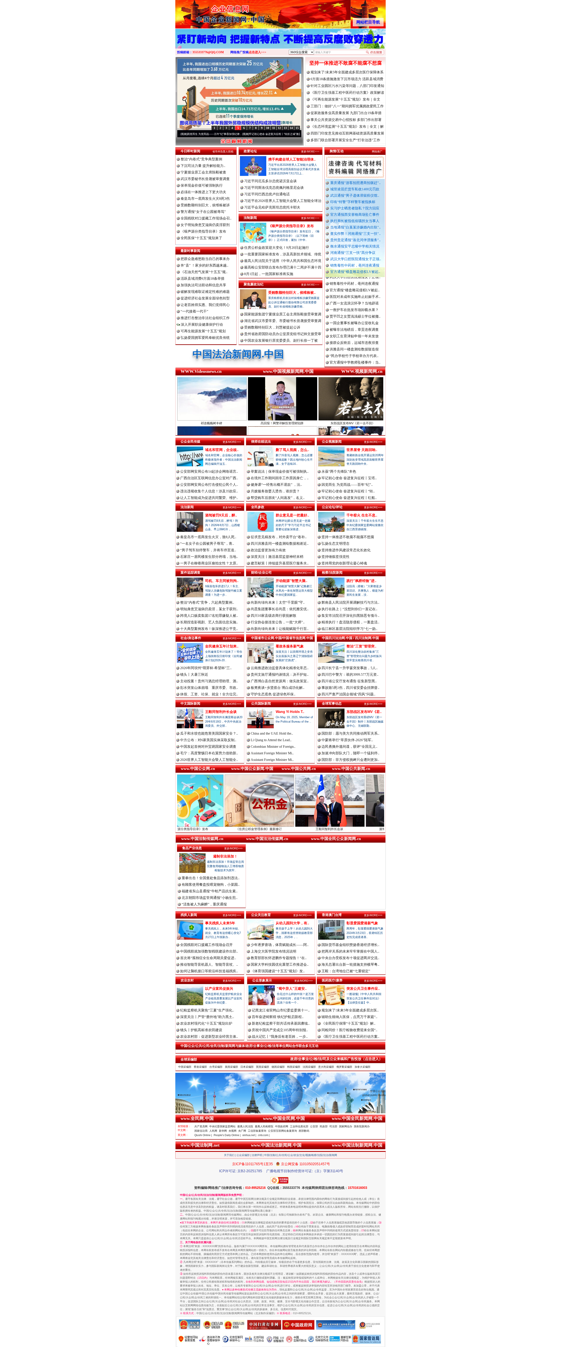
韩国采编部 (293, 1066)
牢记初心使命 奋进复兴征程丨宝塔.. (349, 478)
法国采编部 (309, 1066)
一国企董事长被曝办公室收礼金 (354, 279)
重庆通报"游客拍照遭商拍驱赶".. (355, 183)
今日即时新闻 (190, 151)
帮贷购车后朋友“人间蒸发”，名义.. (278, 498)
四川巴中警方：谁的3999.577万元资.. (349, 674)
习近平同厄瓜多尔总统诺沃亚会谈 (270, 181)
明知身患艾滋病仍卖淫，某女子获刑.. (209, 609)
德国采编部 (278, 1066)
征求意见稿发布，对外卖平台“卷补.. (279, 537)
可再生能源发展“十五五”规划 (203, 331)
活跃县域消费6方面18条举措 (202, 278)
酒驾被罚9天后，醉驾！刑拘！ (311, 829)
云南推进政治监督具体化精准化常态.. (280, 668)
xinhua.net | (249, 1135)
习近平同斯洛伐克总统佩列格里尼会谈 (274, 187)
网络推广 (377, 151)
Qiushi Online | (203, 1135)
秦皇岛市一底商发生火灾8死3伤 (205, 198)
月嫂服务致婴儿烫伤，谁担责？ (275, 491)
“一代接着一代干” (194, 311)
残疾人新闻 (189, 915)
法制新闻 (250, 217)
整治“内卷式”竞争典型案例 (201, 159)
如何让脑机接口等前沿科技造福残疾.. (209, 971)
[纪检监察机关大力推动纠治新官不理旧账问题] (280, 43)
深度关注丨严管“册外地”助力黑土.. (207, 1017)
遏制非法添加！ (225, 856)
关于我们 (229, 1155)
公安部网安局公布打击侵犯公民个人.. (209, 484)
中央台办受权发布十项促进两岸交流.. (350, 958)
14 (291, 128)
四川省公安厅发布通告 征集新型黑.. (349, 681)
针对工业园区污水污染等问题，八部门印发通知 (347, 86)
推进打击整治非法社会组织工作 (205, 318)
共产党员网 (201, 1126)
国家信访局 (201, 1130)
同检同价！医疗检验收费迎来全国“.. (349, 1030)
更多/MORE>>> (310, 151)
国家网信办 (345, 1126)
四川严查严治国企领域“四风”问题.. (348, 694)
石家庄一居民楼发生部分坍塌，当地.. (209, 557)
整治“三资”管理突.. (361, 646)
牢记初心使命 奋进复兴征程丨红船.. (349, 498)
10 (267, 128)
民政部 (324, 1126)
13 (285, 128)
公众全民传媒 (190, 441)
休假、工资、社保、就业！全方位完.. (209, 694)
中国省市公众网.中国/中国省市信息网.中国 (282, 638)
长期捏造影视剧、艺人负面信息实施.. (209, 622)
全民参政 (257, 507)
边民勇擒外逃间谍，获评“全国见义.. (349, 746)
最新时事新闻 (190, 251)
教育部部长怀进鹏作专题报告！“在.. (279, 958)
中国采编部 (184, 1066)
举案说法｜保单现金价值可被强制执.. (280, 471)
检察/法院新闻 (332, 572)
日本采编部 (247, 1066)
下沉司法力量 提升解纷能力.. (203, 166)
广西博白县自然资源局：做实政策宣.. (280, 681)
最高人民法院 (245, 1126)
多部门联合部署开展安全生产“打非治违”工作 (345, 140)
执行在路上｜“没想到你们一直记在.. (349, 609)
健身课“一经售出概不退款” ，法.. (276, 484)
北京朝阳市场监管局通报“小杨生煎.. (210, 898)
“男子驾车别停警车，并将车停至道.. (208, 550)
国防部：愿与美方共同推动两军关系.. (350, 733)
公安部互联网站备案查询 (282, 1130)
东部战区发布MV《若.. (364, 712)
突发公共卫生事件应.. (363, 988)
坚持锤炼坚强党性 (335, 557)
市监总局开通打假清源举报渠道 (354, 325)
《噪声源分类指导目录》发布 (203, 231)
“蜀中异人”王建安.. (292, 988)
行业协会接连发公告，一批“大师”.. (278, 622)
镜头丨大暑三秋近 (194, 674)
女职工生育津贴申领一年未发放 (354, 292)
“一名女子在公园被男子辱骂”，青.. (207, 543)
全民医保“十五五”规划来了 (201, 238)
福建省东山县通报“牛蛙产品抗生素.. (210, 891)
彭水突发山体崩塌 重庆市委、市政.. (209, 687)
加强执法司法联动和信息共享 (203, 285)
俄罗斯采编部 (344, 1066)
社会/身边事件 (191, 638)
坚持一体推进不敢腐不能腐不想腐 (345, 63)
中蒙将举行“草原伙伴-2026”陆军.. (347, 740)
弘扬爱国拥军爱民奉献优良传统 (205, 337)
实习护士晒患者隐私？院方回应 (354, 208)
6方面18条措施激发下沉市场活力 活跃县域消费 (347, 79)
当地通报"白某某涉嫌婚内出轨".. (355, 227)
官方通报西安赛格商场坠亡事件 (354, 214)
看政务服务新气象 (290, 646)
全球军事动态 (332, 703)
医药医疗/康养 (332, 980)
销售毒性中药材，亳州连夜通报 (354, 265)
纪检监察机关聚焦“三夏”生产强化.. (207, 1010)
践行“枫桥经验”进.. (361, 581)
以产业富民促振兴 (219, 988)
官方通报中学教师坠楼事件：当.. (355, 318)
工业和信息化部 (299, 1126)
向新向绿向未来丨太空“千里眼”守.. (278, 602)
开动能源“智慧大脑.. (291, 581)
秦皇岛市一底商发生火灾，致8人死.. (208, 537)
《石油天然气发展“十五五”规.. (204, 272)
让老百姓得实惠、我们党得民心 (205, 305)
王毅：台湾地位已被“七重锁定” (345, 971)
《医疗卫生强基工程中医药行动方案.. (350, 1036)
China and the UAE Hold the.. (272, 733)
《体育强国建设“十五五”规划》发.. (278, 971)
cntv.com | (264, 1135)
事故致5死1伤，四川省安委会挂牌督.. (350, 687)
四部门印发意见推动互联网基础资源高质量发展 (347, 133)
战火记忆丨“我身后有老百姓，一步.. (280, 1036)
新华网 (223, 1130)
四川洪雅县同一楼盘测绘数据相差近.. (280, 543)
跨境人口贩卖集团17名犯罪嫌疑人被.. (209, 615)
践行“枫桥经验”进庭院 (381, 829)
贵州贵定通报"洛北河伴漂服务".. (355, 240)
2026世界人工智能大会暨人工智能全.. (209, 760)
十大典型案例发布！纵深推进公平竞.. (209, 629)
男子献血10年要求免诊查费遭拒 (354, 331)
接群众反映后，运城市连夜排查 (354, 298)
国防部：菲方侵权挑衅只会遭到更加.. (350, 760)
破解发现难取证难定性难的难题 (205, 291)
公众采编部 (243, 1155)
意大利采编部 (326, 1066)
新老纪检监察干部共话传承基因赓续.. (281, 1023)
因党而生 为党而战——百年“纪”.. (347, 484)
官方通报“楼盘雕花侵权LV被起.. (355, 272)
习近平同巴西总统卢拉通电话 (267, 194)
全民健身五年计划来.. (221, 646)
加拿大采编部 (362, 1066)
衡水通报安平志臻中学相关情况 (354, 246)
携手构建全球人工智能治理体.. (292, 159)
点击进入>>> (257, 52)
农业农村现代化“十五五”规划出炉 (206, 1023)
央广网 (242, 1130)
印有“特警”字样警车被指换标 (352, 202)
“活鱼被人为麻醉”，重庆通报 (204, 904)
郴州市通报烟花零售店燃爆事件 (354, 351)
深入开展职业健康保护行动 (201, 324)
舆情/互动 (337, 151)
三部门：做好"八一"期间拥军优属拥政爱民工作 (347, 106)
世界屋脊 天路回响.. (361, 450)
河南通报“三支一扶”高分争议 (352, 253)
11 (273, 128)
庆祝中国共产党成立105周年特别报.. (280, 1030)
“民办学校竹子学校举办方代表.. (354, 311)
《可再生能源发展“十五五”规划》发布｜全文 (345, 99)
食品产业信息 (192, 848)
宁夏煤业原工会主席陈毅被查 (203, 172)
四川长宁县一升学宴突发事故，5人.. (349, 668)
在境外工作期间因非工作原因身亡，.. (280, 478)
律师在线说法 (261, 441)
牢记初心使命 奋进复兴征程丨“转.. (348, 491)
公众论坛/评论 (332, 507)
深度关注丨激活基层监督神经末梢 (277, 557)
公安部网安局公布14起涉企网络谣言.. (209, 471)
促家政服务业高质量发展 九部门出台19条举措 (346, 113)
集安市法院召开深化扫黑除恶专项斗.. (350, 615)
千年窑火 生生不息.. (361, 515)
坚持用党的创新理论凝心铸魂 (344, 563)
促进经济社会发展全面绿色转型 (205, 298)
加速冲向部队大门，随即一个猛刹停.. (350, 753)
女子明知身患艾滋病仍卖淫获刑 (205, 225)
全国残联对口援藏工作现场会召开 (206, 945)
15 (297, 128)
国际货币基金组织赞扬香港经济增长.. (350, 945)
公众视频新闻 (332, 441)
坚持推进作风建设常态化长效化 (346, 550)
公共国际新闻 (261, 703)
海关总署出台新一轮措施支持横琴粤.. (350, 964)
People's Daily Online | (227, 1135)
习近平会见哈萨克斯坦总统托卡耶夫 (272, 207)
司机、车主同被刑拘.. (221, 581)
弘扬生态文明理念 (335, 543)
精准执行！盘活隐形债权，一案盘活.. (350, 622)
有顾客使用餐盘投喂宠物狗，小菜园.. (211, 884)
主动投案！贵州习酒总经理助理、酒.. (209, 681)
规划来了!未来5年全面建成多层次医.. (350, 1010)
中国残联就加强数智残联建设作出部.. (209, 951)
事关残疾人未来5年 (220, 923)
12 (279, 128)
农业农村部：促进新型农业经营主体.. (209, 1036)
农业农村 (187, 980)
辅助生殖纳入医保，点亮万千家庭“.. (349, 1017)
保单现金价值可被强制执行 (202, 185)
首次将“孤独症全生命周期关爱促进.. (208, 958)
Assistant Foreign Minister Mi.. (272, 753)
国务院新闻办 (362, 1126)
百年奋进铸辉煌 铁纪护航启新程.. (278, 1017)
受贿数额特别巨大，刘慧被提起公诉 (272, 327)
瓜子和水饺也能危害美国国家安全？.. (209, 733)
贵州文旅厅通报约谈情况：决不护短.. (280, 674)
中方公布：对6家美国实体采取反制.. (208, 740)
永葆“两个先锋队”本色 (338, 471)
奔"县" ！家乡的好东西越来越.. (204, 265)
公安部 (314, 1126)
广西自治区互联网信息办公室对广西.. (209, 478)
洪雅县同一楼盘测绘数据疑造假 (354, 305)
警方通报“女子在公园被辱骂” (203, 212)
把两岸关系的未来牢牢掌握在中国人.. (350, 951)
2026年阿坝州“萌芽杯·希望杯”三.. (206, 668)
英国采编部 (262, 1066)
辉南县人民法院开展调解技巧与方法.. (350, 602)
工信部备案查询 (257, 1130)
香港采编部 (200, 1066)
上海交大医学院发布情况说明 (273, 951)
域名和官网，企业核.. (221, 450)
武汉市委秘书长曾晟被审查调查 (205, 179)
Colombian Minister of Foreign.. (273, 746)
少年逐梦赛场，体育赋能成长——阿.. (280, 945)
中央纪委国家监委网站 (222, 1126)
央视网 (232, 1130)
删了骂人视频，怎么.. (292, 450)
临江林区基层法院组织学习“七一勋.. (349, 629)
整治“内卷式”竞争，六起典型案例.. (207, 602)
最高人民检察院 (264, 1126)
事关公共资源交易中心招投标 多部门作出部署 (346, 120)
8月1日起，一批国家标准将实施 (268, 274)
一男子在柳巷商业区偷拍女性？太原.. (209, 563)
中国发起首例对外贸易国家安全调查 (208, 746)
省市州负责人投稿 (222, 151)
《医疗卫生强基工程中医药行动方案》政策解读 (347, 92)
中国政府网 (281, 1126)
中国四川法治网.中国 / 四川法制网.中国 (350, 638)
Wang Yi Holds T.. (290, 712)
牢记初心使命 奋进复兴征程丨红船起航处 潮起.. (270, 134)
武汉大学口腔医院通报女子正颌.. (355, 259)
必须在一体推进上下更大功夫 (203, 192)
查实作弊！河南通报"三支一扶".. (355, 233)
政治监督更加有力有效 (268, 550)
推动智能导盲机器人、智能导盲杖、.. (209, 964)
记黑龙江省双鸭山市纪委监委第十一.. (281, 1010)
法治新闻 (187, 507)
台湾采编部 (215, 1066)
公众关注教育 (261, 915)
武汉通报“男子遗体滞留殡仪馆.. (354, 195)
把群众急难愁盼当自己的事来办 (205, 259)
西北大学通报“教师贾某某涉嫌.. (354, 344)
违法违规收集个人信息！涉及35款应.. (209, 491)
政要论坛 (250, 151)
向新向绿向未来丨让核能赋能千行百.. (280, 629)
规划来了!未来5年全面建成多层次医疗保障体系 (347, 72)
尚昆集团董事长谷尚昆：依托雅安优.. (280, 609)
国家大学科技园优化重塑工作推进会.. (280, 964)
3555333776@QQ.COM (208, 52)
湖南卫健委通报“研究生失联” (352, 364)
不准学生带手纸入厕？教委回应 (354, 357)
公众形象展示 (262, 980)
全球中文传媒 (211, 12)
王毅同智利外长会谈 (221, 712)
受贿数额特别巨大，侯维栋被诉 (205, 205)
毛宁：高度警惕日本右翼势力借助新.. (209, 753)
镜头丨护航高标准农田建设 (201, 1030)
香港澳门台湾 (332, 915)
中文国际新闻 (190, 703)
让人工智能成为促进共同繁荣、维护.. (209, 498)
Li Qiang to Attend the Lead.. (271, 740)
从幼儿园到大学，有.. (292, 923)
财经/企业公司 (261, 572)
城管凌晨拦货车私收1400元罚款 (354, 189)
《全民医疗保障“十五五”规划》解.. (348, 1023)
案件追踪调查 (190, 572)
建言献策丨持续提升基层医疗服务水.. (280, 563)
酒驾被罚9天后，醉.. (221, 515)
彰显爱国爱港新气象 (362, 923)
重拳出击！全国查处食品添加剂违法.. (211, 878)
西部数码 (304, 1130)
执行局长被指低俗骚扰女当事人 (354, 221)
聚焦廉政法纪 (253, 284)
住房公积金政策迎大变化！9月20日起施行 (276, 247)
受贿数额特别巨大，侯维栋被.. (292, 292)
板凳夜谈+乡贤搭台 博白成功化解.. (277, 687)
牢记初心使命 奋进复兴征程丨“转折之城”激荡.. (208, 134)
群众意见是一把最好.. (292, 515)
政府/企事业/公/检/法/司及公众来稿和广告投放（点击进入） (336, 1059)
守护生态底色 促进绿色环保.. (273, 694)
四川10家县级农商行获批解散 (273, 615)
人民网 (213, 1130)
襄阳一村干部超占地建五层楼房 (354, 338)
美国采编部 (231, 1066)
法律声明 (257, 1155)
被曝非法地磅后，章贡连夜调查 (354, 285)
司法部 (333, 1126)
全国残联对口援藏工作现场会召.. (206, 218)
